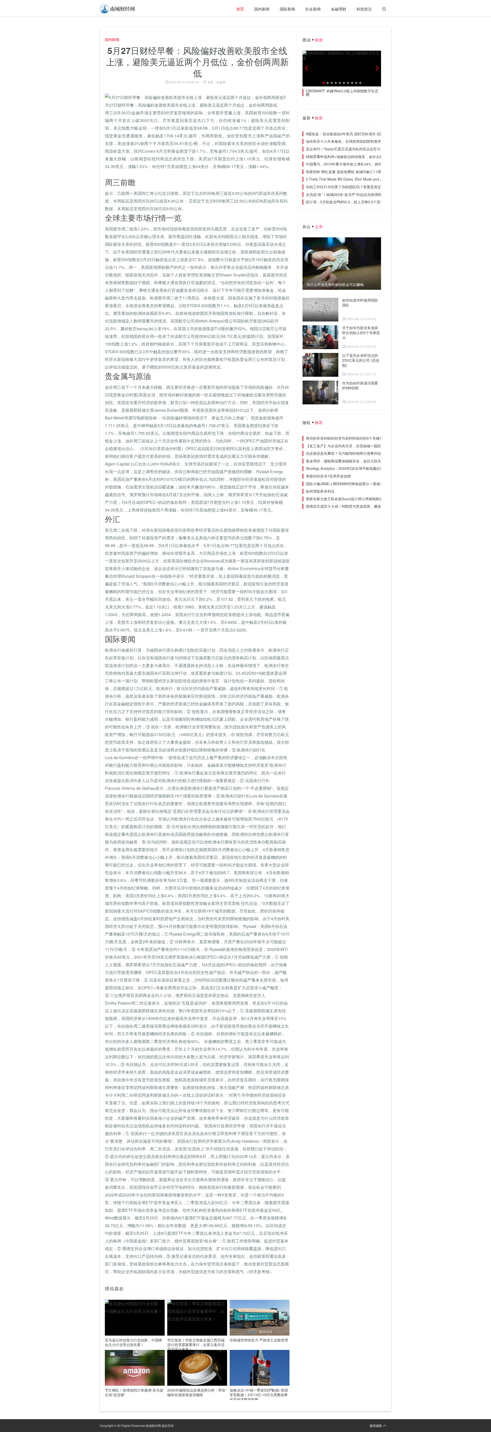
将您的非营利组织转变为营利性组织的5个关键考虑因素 (350, 438)
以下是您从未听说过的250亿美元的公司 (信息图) (360, 360)
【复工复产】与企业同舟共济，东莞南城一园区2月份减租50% (355, 445)
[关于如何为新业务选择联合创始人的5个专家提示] (320, 337)
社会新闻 (313, 9)
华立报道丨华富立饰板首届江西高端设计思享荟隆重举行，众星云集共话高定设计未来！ (196, 1344)
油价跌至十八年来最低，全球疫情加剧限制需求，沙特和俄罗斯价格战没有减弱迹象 (372, 141)
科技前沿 (364, 9)
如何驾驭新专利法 (320, 491)
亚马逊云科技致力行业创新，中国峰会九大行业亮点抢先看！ (133, 1342)
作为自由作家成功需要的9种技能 (360, 385)
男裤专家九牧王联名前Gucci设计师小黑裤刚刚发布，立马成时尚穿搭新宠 (364, 498)
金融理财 (338, 9)
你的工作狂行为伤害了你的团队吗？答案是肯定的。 (347, 186)
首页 (240, 9)
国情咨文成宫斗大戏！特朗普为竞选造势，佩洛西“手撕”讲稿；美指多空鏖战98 (368, 506)
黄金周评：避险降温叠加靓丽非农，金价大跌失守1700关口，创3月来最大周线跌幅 (372, 460)
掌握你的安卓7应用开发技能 (328, 476)
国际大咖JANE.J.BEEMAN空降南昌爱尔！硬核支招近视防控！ (355, 483)
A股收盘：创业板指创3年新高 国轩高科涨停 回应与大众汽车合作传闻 (361, 133)
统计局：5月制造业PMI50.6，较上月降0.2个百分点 (346, 201)
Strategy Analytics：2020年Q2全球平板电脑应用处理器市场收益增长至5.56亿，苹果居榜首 (379, 468)
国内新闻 (262, 9)
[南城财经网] (118, 9)
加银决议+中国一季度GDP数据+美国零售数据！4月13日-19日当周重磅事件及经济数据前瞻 (259, 1394)
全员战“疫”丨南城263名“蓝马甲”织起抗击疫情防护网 (347, 194)
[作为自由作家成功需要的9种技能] (320, 392)
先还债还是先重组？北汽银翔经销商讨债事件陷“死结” (348, 453)
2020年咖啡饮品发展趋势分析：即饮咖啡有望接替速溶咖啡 (196, 1392)
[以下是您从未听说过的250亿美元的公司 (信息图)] (320, 365)
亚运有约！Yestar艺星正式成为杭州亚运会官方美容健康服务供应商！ (361, 148)
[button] (323, 83)
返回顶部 (376, 1425)
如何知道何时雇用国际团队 (360, 302)
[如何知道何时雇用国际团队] (320, 309)
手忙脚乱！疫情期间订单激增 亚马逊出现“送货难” (134, 1392)
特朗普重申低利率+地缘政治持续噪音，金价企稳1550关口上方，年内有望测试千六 (372, 156)
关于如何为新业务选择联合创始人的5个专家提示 (361, 332)
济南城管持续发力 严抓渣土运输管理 (259, 1339)
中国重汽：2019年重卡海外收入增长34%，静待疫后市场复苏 (355, 163)
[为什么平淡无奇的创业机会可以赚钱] (342, 263)
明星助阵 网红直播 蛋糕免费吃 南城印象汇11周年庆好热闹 (352, 171)
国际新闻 (287, 9)
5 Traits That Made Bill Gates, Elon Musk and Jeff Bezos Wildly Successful (366, 179)
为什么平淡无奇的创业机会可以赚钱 (335, 284)
